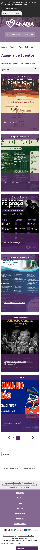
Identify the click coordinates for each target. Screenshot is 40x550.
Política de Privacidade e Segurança (24, 485)
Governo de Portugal (9, 536)
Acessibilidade (32, 540)
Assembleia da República (19, 538)
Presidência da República (26, 536)
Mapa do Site (28, 483)
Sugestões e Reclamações (13, 483)
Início (3, 47)
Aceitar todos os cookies (11, 13)
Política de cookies (20, 4)
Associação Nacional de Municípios (14, 540)
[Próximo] (32, 438)
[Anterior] (8, 438)
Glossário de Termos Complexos (19, 487)
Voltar (7, 454)
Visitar (12, 47)
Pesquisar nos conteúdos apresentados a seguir (18, 63)
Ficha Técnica (6, 485)
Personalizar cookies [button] (10, 9)
